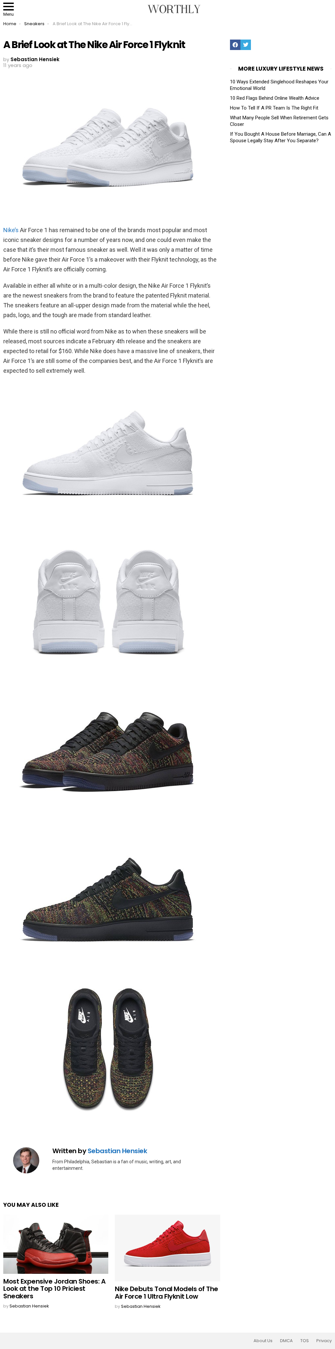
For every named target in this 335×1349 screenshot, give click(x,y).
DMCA (286, 1340)
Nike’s (11, 230)
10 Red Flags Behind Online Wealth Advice (274, 98)
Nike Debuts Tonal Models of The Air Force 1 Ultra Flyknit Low (166, 1292)
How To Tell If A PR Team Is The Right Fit (274, 108)
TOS (304, 1340)
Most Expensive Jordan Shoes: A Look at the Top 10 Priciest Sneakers (54, 1289)
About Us (263, 1340)
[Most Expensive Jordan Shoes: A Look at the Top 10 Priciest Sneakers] (55, 1244)
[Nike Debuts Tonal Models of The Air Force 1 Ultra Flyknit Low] (167, 1248)
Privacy (324, 1340)
